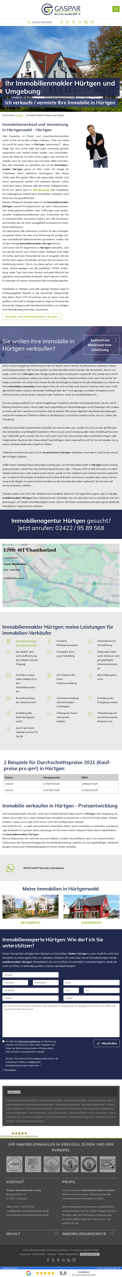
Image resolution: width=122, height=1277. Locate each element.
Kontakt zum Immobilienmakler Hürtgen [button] (32, 316)
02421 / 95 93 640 (23, 1206)
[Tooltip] (118, 1268)
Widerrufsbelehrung (68, 1254)
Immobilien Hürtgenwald (33, 1117)
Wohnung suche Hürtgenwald (38, 1108)
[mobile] (116, 9)
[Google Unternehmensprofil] (74, 22)
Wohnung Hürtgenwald (16, 1113)
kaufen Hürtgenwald (77, 1113)
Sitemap (19, 115)
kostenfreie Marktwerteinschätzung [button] (100, 345)
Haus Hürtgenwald (37, 1113)
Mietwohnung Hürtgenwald (67, 1104)
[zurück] (10, 1164)
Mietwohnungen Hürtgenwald (40, 1104)
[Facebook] (61, 22)
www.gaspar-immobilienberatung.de (27, 1215)
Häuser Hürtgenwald (57, 1113)
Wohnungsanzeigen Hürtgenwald (98, 1108)
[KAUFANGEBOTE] (91, 907)
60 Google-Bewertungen (84, 1274)
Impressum (25, 1254)
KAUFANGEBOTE (91, 922)
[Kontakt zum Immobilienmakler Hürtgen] (97, 145)
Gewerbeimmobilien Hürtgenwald (21, 1100)
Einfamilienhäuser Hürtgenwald (30, 1121)
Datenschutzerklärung (29, 1041)
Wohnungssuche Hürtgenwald (67, 1108)
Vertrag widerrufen (90, 1254)
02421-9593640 (42, 22)
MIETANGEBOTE (30, 922)
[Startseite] (61, 9)
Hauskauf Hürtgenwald (56, 1117)
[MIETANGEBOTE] (30, 907)
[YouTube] (80, 22)
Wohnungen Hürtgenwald (93, 1104)
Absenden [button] (109, 1043)
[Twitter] (68, 22)
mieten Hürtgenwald (97, 1113)
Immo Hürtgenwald (96, 1100)
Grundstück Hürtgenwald (75, 1100)
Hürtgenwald (41, 189)
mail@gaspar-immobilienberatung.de (27, 1210)
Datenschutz (39, 1254)
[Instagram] (92, 22)
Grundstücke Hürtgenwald (51, 1100)
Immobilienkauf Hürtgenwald (81, 1117)
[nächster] (112, 1164)
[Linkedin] (86, 22)
